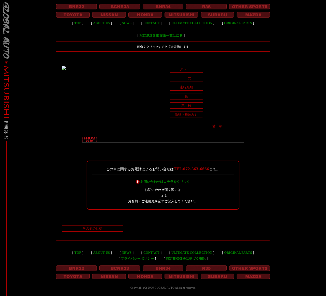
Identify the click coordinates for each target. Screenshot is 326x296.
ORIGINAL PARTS (238, 23)
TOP (77, 23)
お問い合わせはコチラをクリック (165, 182)
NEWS (126, 23)
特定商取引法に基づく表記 (186, 258)
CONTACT (151, 23)
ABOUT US (101, 23)
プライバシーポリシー (137, 258)
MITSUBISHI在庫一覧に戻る (161, 35)
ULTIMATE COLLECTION (191, 23)
